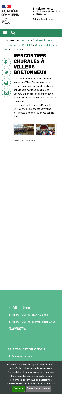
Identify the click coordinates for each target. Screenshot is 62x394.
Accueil (25, 40)
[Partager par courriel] (4, 90)
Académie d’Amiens (22, 356)
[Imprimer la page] (7, 83)
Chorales (16, 49)
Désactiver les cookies (38, 388)
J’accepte (18, 388)
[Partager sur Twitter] (7, 73)
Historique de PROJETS (18, 45)
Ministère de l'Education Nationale (30, 314)
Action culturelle (42, 40)
